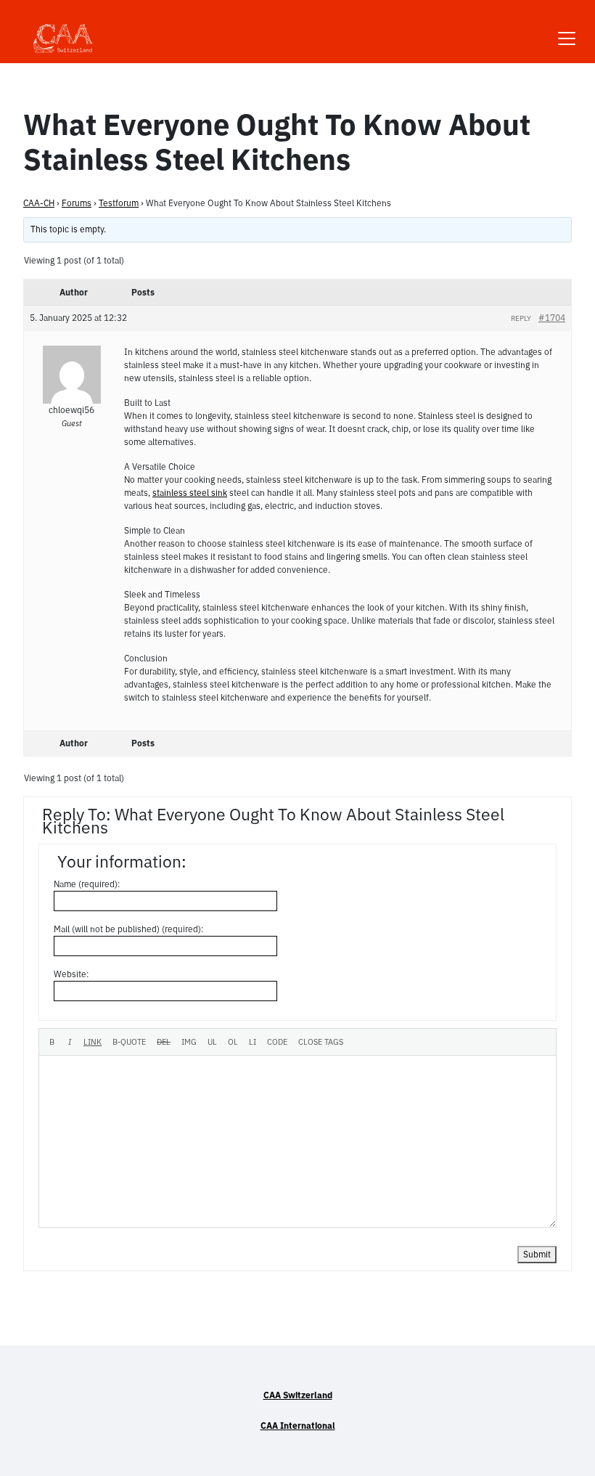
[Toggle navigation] (566, 29)
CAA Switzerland (297, 1395)
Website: (71, 974)
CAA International (297, 1425)
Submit (537, 1254)
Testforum (119, 202)
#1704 (551, 317)
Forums (76, 202)
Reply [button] (521, 318)
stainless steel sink (189, 492)
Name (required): (87, 883)
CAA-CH (38, 202)
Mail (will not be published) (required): (129, 928)
